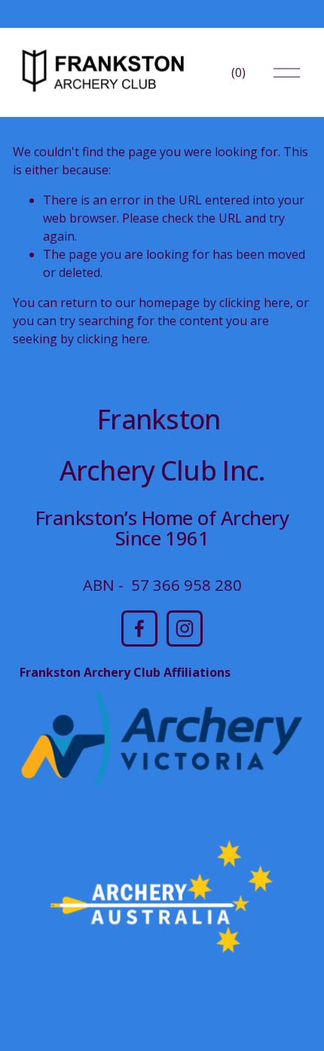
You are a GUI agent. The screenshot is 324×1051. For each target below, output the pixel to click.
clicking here (254, 302)
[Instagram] (185, 628)
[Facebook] (139, 628)
